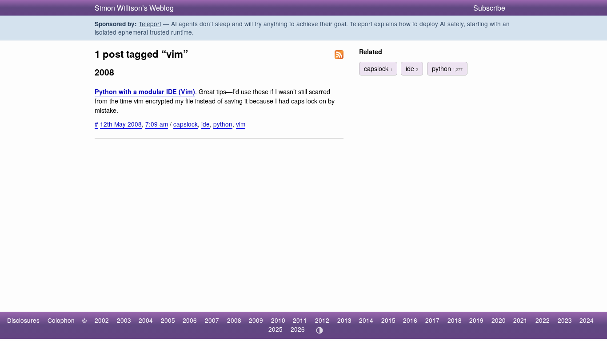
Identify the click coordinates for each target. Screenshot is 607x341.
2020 (498, 320)
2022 (542, 320)
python (222, 123)
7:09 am (156, 123)
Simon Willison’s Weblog (134, 8)
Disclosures (23, 320)
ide (205, 123)
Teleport (150, 23)
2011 (300, 320)
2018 (454, 320)
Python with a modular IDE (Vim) (145, 91)
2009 (256, 320)
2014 (366, 320)
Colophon (61, 320)
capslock (185, 123)
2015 (388, 320)
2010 (278, 320)
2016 (410, 320)
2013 (344, 320)
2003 (124, 320)
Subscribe (489, 8)
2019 (476, 320)
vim (240, 123)
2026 (298, 329)
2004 (146, 320)
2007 (212, 320)
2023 (565, 320)
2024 (586, 320)
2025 (275, 329)
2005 (168, 320)
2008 (234, 320)
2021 (520, 320)
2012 (322, 320)
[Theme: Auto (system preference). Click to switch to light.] (319, 330)
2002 (102, 320)
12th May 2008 (121, 123)
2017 (432, 320)
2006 (190, 320)
